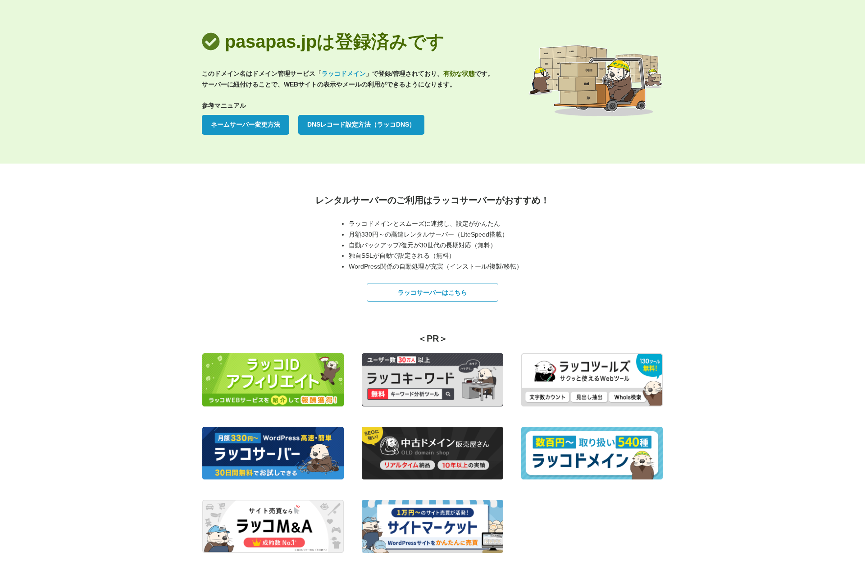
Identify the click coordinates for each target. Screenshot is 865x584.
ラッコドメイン (344, 73)
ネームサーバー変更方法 (245, 124)
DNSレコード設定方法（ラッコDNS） (361, 124)
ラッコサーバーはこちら (432, 292)
